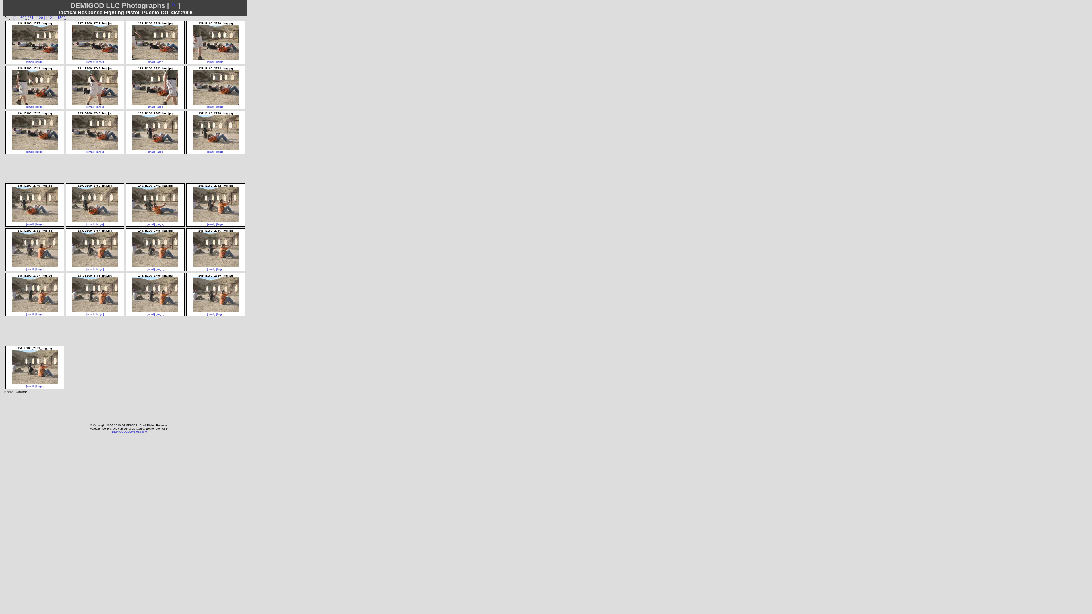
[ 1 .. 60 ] (19, 18)
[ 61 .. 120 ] (36, 18)
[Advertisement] (125, 407)
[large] (39, 61)
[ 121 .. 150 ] (55, 18)
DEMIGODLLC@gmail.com (129, 431)
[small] (30, 61)
